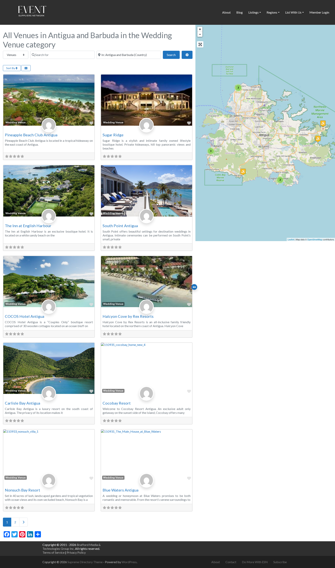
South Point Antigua (120, 225)
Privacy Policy (76, 552)
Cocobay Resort (117, 403)
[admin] (48, 129)
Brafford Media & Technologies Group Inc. (71, 546)
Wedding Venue (15, 122)
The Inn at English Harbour (28, 225)
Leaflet (291, 239)
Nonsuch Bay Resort (22, 490)
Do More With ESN (255, 562)
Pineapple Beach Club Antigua (31, 134)
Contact (230, 562)
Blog (239, 12)
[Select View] (26, 68)
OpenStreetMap (314, 239)
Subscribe (280, 562)
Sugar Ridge (113, 134)
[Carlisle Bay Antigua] (243, 171)
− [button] (200, 34)
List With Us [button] (293, 12)
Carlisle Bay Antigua (22, 403)
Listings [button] (253, 12)
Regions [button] (272, 12)
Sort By (11, 68)
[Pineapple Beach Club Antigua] (323, 123)
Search (173, 55)
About (226, 12)
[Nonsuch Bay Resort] (318, 139)
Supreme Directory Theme (85, 562)
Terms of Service (53, 552)
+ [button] (200, 29)
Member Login (319, 12)
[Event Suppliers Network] (32, 11)
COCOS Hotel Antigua (24, 316)
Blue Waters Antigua (120, 490)
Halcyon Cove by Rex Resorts (128, 316)
